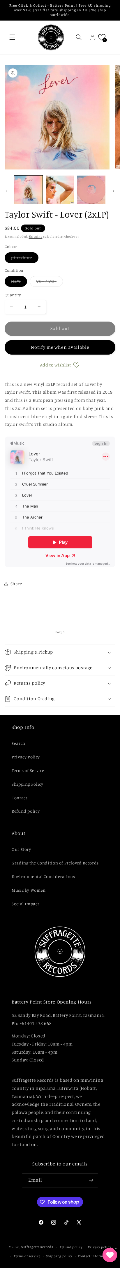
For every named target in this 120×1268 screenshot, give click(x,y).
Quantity (13, 295)
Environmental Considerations (43, 876)
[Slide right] (113, 191)
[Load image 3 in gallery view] (91, 190)
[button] (12, 37)
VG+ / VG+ (49, 282)
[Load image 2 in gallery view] (60, 190)
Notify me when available (60, 347)
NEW (19, 282)
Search (18, 743)
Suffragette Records (37, 1247)
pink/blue (24, 259)
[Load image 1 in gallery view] (28, 190)
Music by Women (29, 890)
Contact (19, 797)
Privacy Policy (26, 756)
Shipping (36, 236)
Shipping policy (59, 1256)
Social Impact (25, 903)
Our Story (21, 849)
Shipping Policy (27, 784)
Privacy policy (99, 1247)
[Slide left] (6, 191)
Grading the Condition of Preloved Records (55, 862)
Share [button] (16, 583)
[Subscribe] (91, 1180)
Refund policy (26, 811)
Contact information (95, 1256)
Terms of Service (28, 770)
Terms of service (27, 1256)
